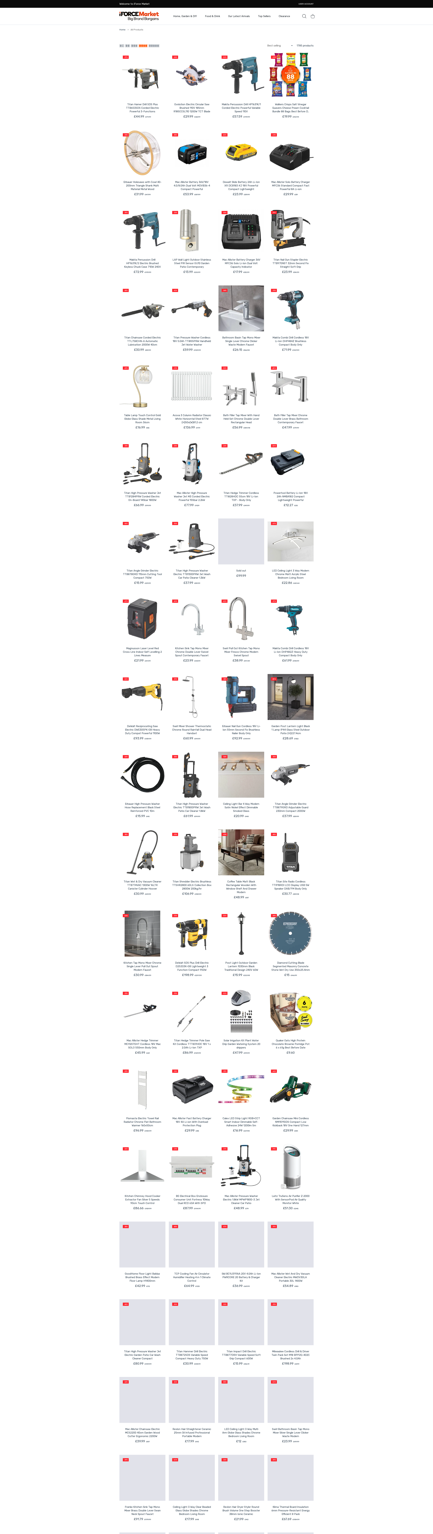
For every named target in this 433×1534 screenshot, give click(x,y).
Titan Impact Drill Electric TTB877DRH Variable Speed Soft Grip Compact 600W (241, 1355)
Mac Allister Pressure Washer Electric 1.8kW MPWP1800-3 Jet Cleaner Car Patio (241, 1200)
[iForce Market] (139, 16)
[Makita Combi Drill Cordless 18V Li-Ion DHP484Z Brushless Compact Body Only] (291, 308)
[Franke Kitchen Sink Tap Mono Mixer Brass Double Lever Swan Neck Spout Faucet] (142, 1478)
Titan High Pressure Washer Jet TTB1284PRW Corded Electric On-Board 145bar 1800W (142, 496)
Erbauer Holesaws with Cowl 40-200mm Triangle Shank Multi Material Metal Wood (142, 186)
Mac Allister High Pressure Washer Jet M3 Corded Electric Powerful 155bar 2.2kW (192, 496)
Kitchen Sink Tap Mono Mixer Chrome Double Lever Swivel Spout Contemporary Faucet (192, 652)
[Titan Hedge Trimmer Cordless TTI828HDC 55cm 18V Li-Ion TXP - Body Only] (241, 464)
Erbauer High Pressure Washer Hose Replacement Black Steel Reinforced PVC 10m (142, 807)
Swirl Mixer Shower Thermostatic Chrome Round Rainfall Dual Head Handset (191, 730)
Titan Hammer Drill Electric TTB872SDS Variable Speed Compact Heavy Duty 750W (192, 1355)
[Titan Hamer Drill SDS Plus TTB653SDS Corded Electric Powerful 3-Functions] (142, 75)
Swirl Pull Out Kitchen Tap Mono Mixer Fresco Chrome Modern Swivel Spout (241, 652)
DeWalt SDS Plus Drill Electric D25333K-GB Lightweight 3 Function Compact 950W (192, 966)
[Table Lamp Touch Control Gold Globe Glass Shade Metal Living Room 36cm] (142, 386)
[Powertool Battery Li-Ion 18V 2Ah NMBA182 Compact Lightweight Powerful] (291, 464)
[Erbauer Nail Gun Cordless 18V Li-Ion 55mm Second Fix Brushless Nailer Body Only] (241, 697)
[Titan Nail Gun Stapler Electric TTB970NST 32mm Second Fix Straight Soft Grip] (291, 230)
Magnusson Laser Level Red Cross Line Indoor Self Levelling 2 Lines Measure (142, 652)
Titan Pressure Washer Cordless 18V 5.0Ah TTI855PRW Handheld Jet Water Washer (192, 341)
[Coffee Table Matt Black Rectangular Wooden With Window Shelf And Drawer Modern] (241, 852)
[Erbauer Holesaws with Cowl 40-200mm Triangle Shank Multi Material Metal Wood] (142, 153)
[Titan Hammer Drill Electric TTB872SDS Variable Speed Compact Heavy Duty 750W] (192, 1322)
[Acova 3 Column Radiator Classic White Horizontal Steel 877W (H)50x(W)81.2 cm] (192, 386)
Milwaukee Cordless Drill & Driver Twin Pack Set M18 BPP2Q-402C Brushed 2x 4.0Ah (290, 1355)
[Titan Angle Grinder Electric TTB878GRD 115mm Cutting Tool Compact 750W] (142, 541)
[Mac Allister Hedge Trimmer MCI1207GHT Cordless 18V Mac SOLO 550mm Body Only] (142, 1011)
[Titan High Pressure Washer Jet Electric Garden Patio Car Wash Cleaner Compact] (142, 1322)
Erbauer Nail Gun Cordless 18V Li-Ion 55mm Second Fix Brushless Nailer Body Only (241, 730)
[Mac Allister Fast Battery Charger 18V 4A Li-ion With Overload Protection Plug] (192, 1089)
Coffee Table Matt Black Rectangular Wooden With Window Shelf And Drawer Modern (241, 887)
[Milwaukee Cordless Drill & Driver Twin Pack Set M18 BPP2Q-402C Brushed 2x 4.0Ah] (291, 1322)
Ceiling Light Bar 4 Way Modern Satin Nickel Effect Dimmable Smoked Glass (241, 807)
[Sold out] (241, 541)
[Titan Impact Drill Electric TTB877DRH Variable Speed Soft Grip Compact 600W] (241, 1322)
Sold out (241, 570)
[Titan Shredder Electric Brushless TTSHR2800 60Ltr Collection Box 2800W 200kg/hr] (192, 852)
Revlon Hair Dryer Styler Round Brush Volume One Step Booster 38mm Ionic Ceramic (241, 1510)
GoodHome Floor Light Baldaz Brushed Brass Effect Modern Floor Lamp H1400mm (142, 1277)
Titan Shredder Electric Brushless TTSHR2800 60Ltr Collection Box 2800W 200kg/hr (191, 885)
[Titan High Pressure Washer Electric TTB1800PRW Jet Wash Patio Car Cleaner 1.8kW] (192, 775)
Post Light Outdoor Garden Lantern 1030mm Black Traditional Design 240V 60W (241, 966)
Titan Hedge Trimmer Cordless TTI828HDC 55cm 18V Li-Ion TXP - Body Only (241, 496)
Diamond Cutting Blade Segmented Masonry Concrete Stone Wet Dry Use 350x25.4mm (290, 966)
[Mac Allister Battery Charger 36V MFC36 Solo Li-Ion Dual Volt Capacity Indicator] (241, 230)
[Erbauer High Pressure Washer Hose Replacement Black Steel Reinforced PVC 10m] (142, 775)
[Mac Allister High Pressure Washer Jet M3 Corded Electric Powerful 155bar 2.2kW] (192, 464)
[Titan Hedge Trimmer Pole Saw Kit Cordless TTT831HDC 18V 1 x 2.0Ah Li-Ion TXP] (192, 1011)
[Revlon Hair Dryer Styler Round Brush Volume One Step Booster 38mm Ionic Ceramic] (241, 1478)
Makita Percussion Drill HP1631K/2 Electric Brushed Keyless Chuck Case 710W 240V (142, 263)
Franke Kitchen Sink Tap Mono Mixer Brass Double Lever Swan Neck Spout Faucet (142, 1510)
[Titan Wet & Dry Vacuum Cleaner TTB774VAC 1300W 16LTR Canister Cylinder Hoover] (142, 852)
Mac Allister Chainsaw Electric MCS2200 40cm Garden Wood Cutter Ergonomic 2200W (142, 1433)
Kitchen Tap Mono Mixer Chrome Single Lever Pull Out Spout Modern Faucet (142, 966)
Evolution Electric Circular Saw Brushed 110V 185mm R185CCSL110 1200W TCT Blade (192, 108)
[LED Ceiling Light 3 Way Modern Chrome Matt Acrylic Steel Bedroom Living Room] (291, 541)
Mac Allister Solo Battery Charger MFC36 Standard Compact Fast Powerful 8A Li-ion (290, 186)
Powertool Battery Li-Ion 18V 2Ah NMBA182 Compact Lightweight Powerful (291, 496)
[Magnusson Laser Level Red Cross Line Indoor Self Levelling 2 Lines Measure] (142, 619)
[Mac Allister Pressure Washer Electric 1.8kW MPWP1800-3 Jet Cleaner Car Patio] (241, 1167)
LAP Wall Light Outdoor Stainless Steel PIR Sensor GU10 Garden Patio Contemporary (192, 263)
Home (122, 29)
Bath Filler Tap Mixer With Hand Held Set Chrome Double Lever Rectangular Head (241, 419)
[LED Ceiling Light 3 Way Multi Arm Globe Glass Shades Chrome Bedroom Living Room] (241, 1400)
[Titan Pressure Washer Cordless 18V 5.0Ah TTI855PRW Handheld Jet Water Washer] (192, 308)
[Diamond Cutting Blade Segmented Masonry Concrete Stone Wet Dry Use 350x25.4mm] (291, 934)
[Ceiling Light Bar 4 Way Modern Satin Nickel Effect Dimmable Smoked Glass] (241, 775)
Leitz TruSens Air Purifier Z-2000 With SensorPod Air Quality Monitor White (291, 1200)
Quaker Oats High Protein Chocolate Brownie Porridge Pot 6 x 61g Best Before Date (291, 1044)
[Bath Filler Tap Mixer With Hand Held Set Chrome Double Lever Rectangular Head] (241, 386)
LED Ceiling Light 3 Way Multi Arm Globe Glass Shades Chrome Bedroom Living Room (241, 1433)
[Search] (304, 16)
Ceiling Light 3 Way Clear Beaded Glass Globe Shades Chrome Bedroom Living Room (192, 1510)
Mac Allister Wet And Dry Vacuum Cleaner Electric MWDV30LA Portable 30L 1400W (290, 1277)
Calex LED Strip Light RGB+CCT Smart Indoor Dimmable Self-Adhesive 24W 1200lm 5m (241, 1122)
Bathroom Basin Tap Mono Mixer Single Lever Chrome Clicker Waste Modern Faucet (241, 341)
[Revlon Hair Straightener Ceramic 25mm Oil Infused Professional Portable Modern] (192, 1400)
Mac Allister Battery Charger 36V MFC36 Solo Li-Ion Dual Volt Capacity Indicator (241, 263)
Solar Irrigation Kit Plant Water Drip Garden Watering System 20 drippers (241, 1044)
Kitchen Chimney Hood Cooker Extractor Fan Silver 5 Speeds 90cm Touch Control (142, 1200)
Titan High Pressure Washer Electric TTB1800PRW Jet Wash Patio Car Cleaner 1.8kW (191, 807)
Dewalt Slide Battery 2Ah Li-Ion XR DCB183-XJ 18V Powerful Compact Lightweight (241, 186)
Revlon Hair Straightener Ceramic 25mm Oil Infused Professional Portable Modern (192, 1433)
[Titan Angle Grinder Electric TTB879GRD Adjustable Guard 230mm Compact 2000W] (291, 775)
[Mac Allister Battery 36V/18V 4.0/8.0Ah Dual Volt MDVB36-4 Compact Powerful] (192, 153)
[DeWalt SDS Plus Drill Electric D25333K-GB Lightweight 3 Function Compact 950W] (192, 934)
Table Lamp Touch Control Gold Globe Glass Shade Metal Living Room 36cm (142, 419)
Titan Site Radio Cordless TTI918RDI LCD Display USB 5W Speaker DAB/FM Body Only (290, 885)
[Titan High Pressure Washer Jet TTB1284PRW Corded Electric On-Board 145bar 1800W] (142, 464)
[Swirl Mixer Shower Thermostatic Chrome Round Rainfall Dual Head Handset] (192, 697)
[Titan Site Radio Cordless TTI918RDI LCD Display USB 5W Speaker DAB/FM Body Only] (291, 852)
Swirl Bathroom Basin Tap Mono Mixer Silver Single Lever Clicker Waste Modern (290, 1433)
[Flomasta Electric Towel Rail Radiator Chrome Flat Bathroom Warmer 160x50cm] (142, 1089)
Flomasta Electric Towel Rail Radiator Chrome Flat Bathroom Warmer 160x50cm (142, 1122)
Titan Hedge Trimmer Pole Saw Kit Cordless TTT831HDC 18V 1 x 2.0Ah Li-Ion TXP (192, 1044)
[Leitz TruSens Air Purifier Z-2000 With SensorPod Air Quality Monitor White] (291, 1167)
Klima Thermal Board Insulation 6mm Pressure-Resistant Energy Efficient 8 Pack (290, 1510)
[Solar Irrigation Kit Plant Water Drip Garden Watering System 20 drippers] (241, 1011)
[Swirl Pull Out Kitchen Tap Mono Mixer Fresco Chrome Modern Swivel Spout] (241, 619)
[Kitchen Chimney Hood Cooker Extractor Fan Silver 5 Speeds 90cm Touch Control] (142, 1167)
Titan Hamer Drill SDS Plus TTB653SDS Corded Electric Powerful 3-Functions (142, 108)
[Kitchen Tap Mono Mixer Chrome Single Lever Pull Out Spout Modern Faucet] (142, 934)
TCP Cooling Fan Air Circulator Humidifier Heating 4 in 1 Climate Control (192, 1277)
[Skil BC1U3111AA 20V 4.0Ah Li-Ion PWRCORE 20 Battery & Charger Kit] (241, 1244)
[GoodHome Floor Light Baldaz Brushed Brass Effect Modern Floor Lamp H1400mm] (142, 1244)
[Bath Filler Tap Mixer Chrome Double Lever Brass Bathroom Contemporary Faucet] (291, 386)
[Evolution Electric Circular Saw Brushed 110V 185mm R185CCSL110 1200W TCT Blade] (192, 75)
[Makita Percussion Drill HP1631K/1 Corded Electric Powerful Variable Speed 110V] (241, 75)
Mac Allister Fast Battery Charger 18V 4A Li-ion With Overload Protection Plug (191, 1122)
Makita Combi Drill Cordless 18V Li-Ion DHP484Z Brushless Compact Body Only (290, 341)
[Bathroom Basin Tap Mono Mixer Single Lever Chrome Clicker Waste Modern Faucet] (241, 308)
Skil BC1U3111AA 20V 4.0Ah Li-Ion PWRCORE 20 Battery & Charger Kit (241, 1277)
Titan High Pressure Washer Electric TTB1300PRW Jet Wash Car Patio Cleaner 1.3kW (191, 574)
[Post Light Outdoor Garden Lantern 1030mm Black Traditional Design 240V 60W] (241, 934)
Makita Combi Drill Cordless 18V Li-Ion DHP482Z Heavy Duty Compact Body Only (290, 652)
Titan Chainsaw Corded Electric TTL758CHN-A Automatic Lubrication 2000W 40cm (142, 341)
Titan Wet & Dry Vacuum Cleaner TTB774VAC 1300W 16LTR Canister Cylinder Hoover (142, 885)
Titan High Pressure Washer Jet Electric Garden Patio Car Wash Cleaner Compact (142, 1355)
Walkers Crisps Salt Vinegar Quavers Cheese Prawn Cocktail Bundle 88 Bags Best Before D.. (290, 108)
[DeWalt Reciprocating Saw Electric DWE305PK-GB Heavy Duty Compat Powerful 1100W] (142, 697)
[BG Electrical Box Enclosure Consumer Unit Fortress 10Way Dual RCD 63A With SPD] (192, 1167)
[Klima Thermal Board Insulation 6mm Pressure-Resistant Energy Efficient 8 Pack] (291, 1478)
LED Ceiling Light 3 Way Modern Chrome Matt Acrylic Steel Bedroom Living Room (290, 574)
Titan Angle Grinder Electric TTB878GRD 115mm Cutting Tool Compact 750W (142, 574)
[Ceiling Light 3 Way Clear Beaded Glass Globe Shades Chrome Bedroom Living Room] (192, 1478)
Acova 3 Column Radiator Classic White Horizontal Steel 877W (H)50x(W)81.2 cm (192, 419)
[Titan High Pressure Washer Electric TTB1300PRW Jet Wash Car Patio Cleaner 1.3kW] (192, 541)
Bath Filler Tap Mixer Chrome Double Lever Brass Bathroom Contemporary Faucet (290, 419)
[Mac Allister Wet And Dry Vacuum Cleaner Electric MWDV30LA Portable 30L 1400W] (291, 1244)
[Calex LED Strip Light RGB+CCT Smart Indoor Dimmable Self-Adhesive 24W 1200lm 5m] (241, 1089)
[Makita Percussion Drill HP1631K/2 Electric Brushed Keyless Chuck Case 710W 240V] (142, 230)
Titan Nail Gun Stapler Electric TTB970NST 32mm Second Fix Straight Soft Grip (290, 263)
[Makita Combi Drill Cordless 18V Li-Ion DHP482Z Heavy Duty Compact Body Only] (291, 619)
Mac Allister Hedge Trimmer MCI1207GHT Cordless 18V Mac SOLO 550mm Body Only (142, 1044)
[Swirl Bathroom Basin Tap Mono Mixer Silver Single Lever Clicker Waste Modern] (291, 1400)
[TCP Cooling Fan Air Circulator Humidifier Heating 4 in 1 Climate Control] (192, 1244)
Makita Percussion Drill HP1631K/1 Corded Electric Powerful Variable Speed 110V (241, 108)
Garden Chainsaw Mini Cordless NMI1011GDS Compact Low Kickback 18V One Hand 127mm (290, 1122)
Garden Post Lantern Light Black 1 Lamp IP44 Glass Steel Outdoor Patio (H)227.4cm (290, 730)
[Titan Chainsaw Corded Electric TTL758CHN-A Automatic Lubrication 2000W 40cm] (142, 308)
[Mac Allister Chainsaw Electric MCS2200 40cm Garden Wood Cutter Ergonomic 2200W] (142, 1400)
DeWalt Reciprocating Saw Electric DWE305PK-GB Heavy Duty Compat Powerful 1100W (142, 730)
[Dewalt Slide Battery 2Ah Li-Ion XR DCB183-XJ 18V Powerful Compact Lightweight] (241, 153)
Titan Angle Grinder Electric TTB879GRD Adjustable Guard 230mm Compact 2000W (290, 807)
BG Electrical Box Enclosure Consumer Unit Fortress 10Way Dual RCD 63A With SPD (192, 1200)
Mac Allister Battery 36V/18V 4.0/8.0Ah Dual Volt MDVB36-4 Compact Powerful (192, 186)
